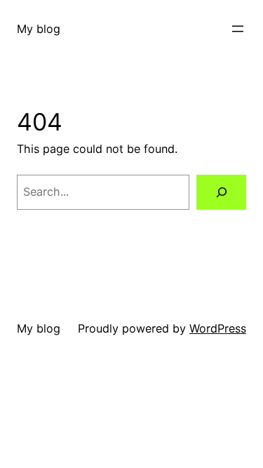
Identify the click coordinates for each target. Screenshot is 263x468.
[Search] (221, 192)
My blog (38, 29)
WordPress (217, 328)
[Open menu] (237, 28)
